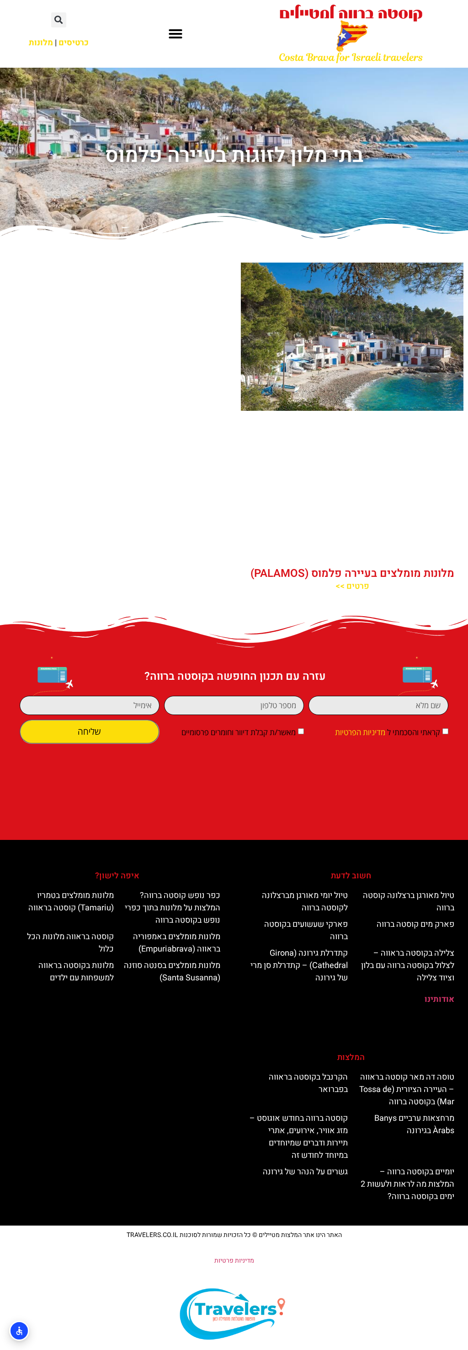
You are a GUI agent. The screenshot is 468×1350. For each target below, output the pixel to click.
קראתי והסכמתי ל (387, 732)
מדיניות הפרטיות (360, 732)
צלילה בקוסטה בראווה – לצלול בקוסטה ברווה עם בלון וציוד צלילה (407, 965)
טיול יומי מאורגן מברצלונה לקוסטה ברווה (305, 901)
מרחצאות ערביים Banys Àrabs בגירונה (414, 1124)
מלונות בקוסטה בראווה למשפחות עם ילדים (76, 971)
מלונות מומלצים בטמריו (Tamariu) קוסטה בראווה (71, 901)
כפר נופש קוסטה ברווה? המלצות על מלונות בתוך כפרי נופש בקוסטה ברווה (172, 907)
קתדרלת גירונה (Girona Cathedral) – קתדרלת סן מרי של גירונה (299, 965)
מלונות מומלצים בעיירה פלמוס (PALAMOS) (352, 573)
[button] (175, 34)
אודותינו (439, 999)
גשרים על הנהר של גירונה (305, 1172)
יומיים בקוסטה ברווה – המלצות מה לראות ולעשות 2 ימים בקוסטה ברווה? (407, 1184)
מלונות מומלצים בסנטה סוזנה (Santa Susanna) (172, 971)
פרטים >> (352, 586)
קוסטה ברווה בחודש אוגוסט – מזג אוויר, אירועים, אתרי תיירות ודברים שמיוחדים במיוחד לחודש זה (299, 1137)
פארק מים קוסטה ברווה (415, 924)
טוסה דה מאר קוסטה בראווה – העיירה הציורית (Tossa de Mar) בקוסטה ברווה (406, 1089)
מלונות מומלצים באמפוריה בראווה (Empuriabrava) (176, 942)
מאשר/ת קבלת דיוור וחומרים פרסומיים (238, 732)
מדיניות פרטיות (234, 1260)
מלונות (41, 43)
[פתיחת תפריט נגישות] (19, 1331)
